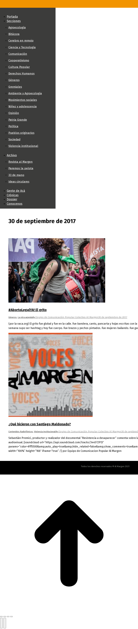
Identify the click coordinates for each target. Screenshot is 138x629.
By (65, 317)
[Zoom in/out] (11, 616)
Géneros (12, 317)
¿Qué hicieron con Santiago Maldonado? (39, 424)
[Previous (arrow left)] (1, 623)
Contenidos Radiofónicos (20, 431)
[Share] (4, 616)
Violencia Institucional (45, 431)
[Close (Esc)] (1, 616)
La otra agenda (25, 317)
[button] (28, 11)
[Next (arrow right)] (4, 623)
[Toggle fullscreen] (8, 616)
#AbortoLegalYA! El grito (27, 310)
